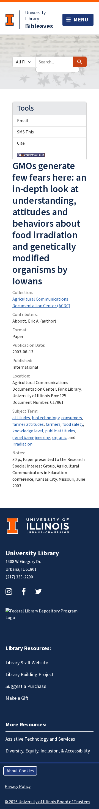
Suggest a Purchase (26, 686)
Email (22, 121)
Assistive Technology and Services (40, 739)
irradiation (22, 444)
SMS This (25, 132)
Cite (21, 143)
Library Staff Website (27, 662)
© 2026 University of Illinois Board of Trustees (47, 802)
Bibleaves (39, 26)
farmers (53, 424)
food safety (72, 424)
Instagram (8, 591)
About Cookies (20, 771)
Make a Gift (17, 698)
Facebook (23, 591)
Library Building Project (30, 674)
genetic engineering (31, 438)
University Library (35, 15)
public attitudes (60, 431)
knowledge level (27, 431)
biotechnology (45, 418)
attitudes (21, 418)
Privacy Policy (18, 786)
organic (59, 438)
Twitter (38, 591)
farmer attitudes (28, 424)
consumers (71, 418)
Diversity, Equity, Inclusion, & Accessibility (48, 751)
